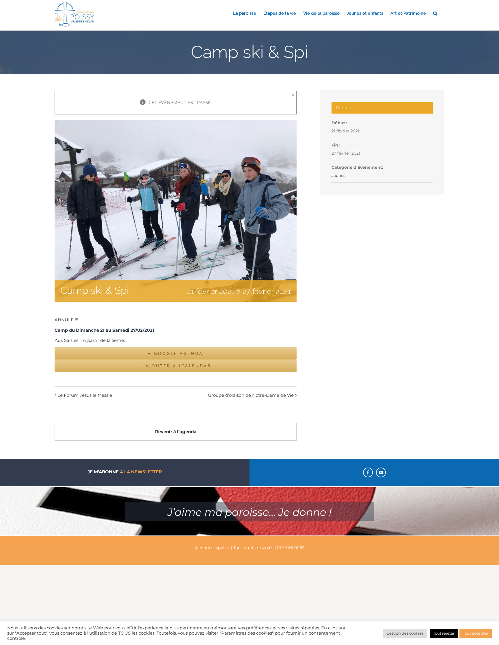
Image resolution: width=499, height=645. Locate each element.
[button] (435, 13)
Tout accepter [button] (475, 633)
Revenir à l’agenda (175, 431)
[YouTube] (381, 472)
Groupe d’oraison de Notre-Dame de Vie (251, 395)
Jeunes (338, 175)
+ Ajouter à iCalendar (175, 365)
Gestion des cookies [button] (404, 633)
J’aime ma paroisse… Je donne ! (249, 512)
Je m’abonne (124, 472)
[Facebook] (368, 472)
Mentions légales (212, 547)
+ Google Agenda (175, 353)
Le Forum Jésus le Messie (84, 395)
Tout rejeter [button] (444, 633)
